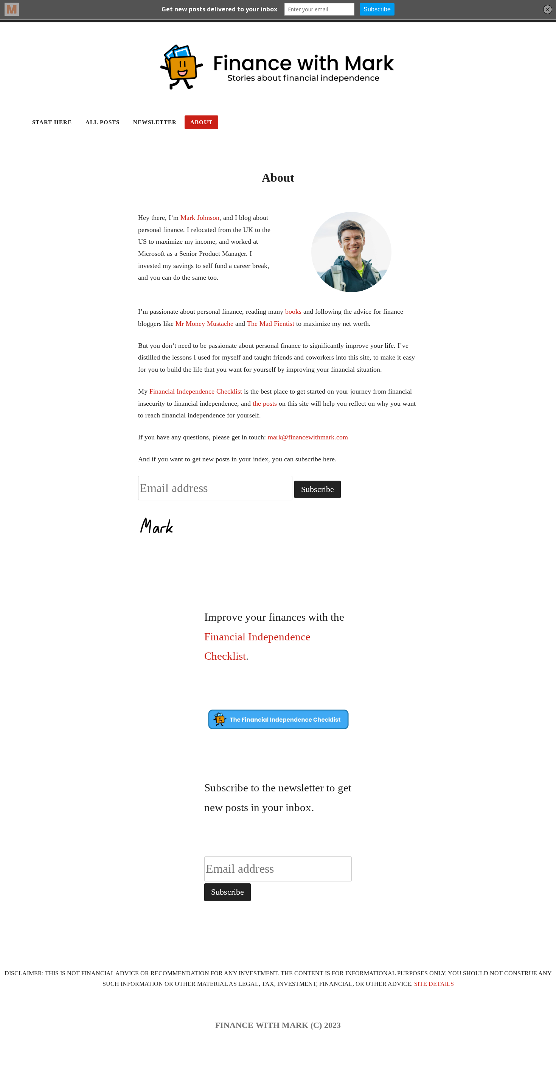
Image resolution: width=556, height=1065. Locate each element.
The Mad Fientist (270, 323)
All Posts (102, 122)
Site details (434, 984)
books (293, 311)
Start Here (52, 122)
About (201, 122)
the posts (265, 403)
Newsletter (155, 122)
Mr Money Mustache (204, 323)
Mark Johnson (199, 217)
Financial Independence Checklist (195, 391)
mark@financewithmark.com (308, 437)
